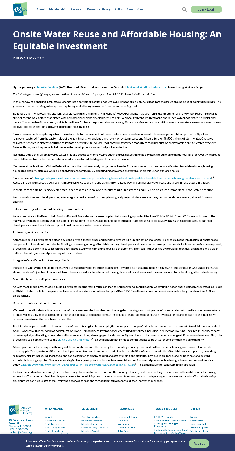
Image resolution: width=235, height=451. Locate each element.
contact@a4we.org (20, 432)
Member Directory (91, 424)
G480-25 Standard (164, 417)
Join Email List (198, 424)
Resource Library (99, 9)
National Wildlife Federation (146, 87)
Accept (199, 443)
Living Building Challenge (73, 339)
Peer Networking (91, 417)
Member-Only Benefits (94, 427)
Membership (57, 9)
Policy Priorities (126, 427)
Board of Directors (55, 420)
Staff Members (53, 424)
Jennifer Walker (47, 87)
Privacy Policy (56, 445)
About (40, 9)
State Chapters (54, 431)
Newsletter (197, 420)
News (193, 417)
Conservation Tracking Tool (170, 420)
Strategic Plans (199, 431)
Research (76, 9)
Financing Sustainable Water (170, 433)
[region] (117, 442)
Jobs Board (124, 431)
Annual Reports (199, 427)
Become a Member (92, 420)
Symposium (135, 9)
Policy (119, 9)
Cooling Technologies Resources (166, 425)
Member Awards (90, 431)
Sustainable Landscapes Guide (171, 429)
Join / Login (207, 9)
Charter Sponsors (55, 427)
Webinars (123, 424)
